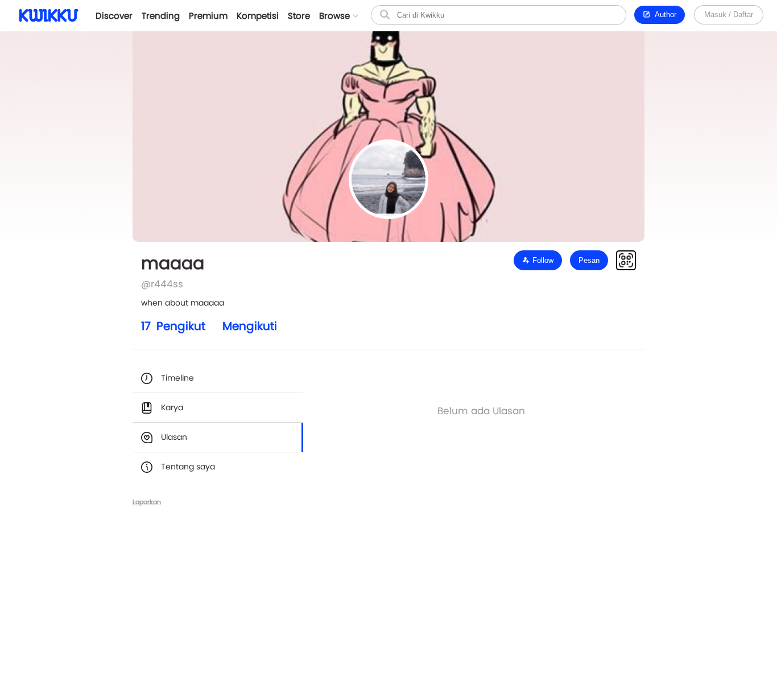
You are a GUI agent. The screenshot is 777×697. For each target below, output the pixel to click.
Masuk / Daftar (728, 14)
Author (663, 14)
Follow (541, 260)
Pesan (589, 260)
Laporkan (147, 501)
